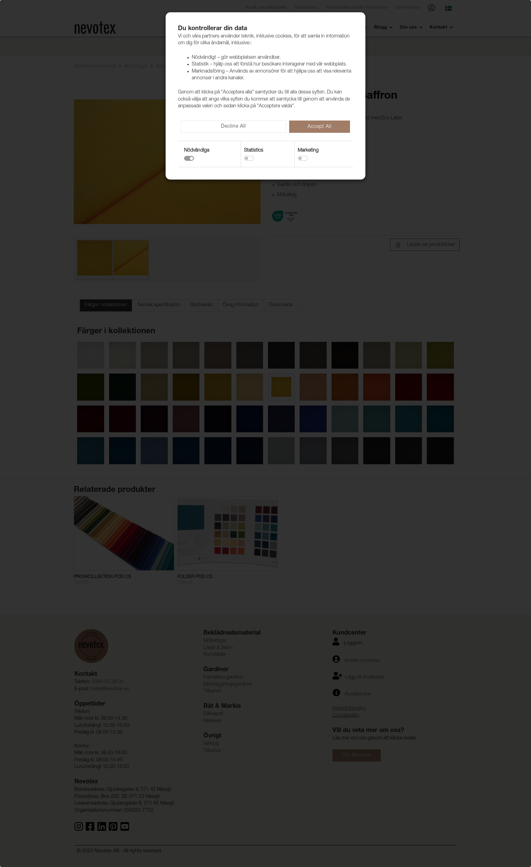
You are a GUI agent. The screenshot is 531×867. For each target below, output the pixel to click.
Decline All (233, 126)
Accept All (320, 127)
